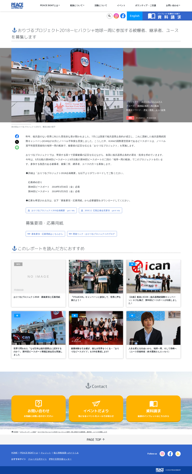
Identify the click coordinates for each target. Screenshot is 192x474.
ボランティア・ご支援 (145, 5)
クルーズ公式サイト (37, 459)
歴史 (146, 110)
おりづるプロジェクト (151, 102)
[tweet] (17, 142)
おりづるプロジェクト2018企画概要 (53, 210)
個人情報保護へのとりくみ (66, 453)
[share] (17, 136)
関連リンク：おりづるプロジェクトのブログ (94, 234)
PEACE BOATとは (29, 453)
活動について (101, 5)
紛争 (163, 110)
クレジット (45, 453)
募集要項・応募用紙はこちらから (47, 234)
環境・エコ (154, 110)
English (134, 16)
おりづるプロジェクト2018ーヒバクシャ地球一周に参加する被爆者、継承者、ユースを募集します (72, 432)
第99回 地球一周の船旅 (148, 106)
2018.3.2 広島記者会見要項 (102, 210)
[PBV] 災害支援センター (60, 459)
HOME (15, 432)
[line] (17, 148)
